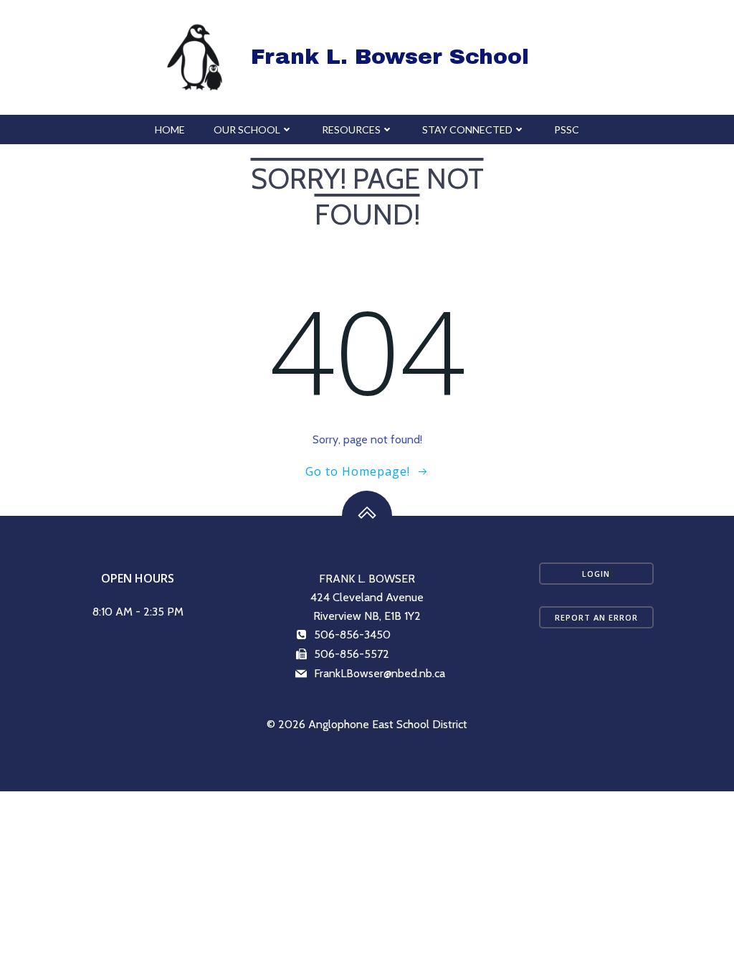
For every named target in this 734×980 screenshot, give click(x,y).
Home (170, 129)
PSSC (566, 129)
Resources (351, 129)
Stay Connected (467, 129)
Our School (247, 129)
